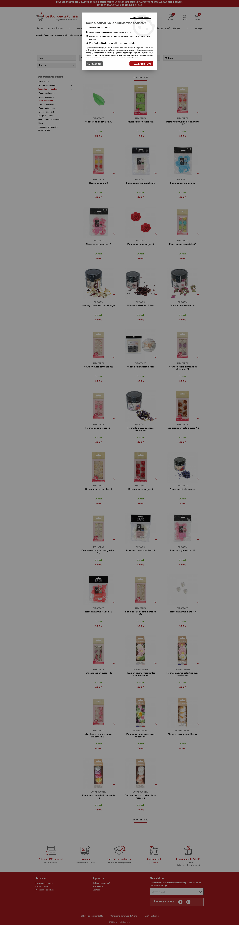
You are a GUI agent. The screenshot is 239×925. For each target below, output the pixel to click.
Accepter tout (142, 63)
